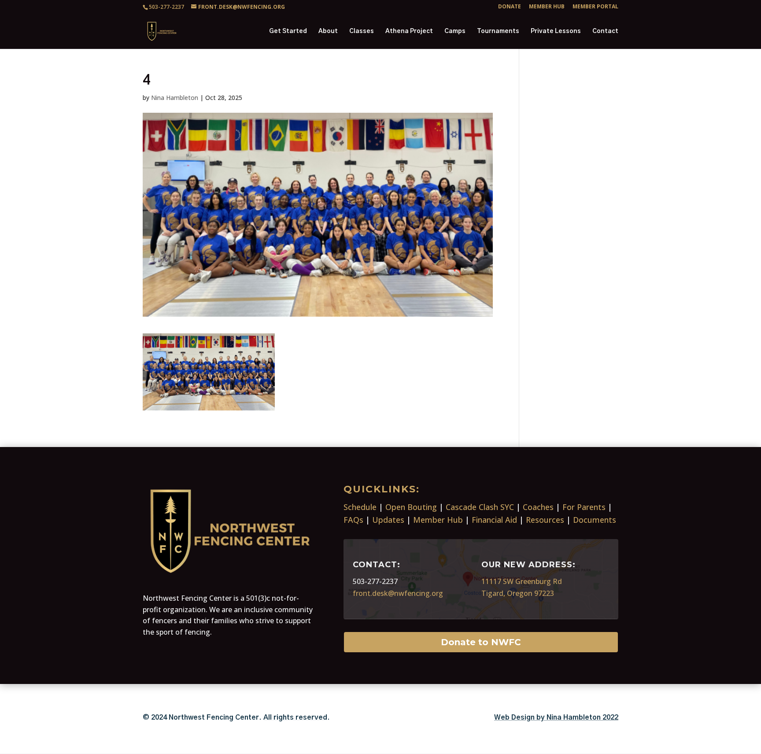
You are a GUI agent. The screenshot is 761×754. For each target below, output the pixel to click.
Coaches (538, 507)
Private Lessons (556, 31)
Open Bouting (411, 507)
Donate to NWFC (481, 642)
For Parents (584, 507)
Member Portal (595, 7)
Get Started (288, 31)
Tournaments (498, 31)
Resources (545, 519)
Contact (605, 31)
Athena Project (409, 31)
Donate (509, 7)
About (328, 31)
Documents (594, 519)
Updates (388, 519)
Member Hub (547, 7)
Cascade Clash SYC (480, 507)
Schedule (360, 507)
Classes (361, 31)
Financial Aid (494, 519)
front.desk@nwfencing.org (398, 593)
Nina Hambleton (174, 97)
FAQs (353, 519)
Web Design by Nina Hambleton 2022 (556, 717)
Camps (454, 31)
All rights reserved (295, 717)
